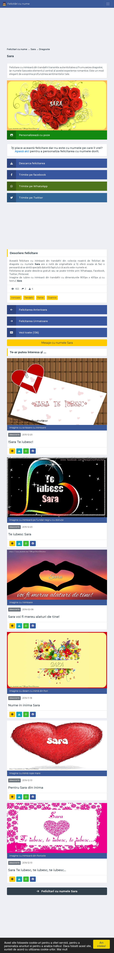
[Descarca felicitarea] (19, 451)
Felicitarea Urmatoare (33, 321)
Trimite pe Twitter (30, 197)
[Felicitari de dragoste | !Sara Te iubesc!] (57, 391)
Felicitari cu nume (17, 49)
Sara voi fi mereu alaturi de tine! (34, 617)
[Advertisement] (57, 27)
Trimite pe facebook (32, 174)
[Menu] (108, 4)
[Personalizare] (12, 451)
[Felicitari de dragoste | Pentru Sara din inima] (57, 745)
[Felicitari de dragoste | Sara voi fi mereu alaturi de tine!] (57, 574)
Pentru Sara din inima (25, 787)
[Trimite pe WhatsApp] (26, 451)
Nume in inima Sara (24, 705)
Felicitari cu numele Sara (59, 891)
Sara (33, 49)
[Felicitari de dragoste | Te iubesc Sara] (57, 487)
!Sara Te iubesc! (20, 442)
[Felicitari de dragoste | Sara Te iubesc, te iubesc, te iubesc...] (57, 827)
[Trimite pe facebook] (33, 451)
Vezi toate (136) (28, 332)
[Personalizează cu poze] (57, 105)
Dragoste (44, 49)
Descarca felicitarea (31, 163)
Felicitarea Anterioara (32, 309)
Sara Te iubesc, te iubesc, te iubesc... (37, 870)
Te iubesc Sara (19, 534)
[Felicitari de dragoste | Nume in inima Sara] (57, 660)
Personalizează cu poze (34, 135)
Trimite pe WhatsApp (33, 186)
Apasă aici (22, 151)
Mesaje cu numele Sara (57, 342)
